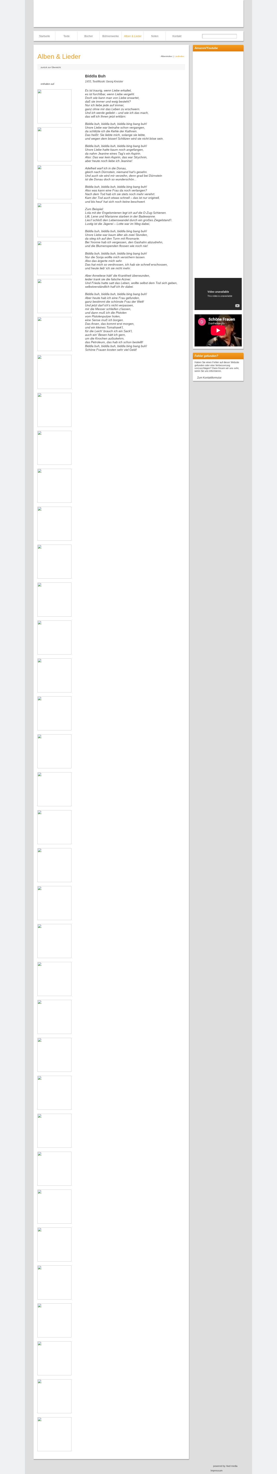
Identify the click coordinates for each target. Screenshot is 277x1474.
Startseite (44, 36)
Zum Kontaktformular (209, 377)
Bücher (88, 36)
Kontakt (176, 36)
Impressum (216, 1470)
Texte (66, 36)
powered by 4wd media (225, 1466)
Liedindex (179, 56)
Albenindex (166, 56)
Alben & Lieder (133, 36)
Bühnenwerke (110, 36)
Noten (154, 36)
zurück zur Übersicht (51, 67)
